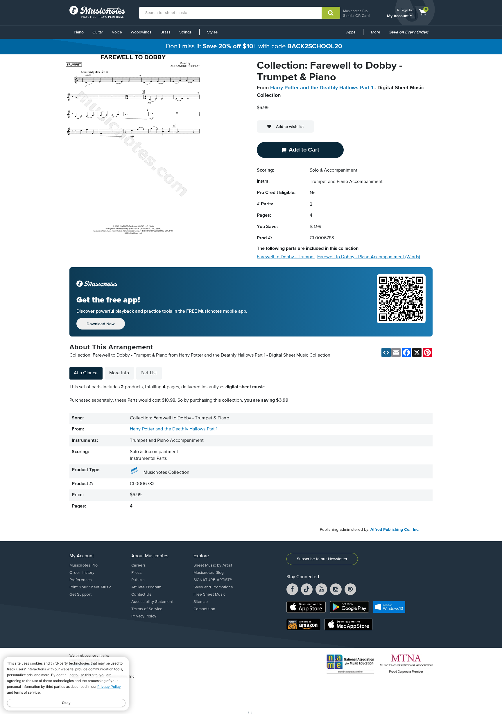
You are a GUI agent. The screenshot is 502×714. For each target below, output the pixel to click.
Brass (165, 32)
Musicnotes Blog (208, 573)
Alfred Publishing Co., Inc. (394, 530)
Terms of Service (146, 609)
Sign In (406, 10)
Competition (204, 609)
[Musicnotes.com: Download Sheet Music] (97, 12)
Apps (351, 32)
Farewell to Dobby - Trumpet (286, 257)
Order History (81, 573)
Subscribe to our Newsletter (322, 559)
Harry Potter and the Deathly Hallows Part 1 (321, 87)
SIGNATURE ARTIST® (212, 580)
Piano (79, 32)
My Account (398, 15)
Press (136, 573)
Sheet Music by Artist (212, 565)
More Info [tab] (119, 373)
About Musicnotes (149, 556)
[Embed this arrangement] (386, 352)
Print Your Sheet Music (90, 587)
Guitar (97, 32)
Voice (117, 32)
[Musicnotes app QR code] (401, 302)
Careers (138, 565)
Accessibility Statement (152, 602)
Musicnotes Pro (355, 11)
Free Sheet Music (209, 594)
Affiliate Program (146, 587)
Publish (138, 580)
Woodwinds (141, 32)
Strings (185, 32)
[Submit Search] (331, 13)
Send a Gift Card (356, 15)
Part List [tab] (149, 373)
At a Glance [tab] (86, 373)
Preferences (80, 580)
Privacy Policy (143, 616)
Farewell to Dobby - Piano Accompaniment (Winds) (368, 257)
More (378, 34)
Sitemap (200, 602)
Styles (212, 32)
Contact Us (141, 594)
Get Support (80, 594)
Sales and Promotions (213, 587)
